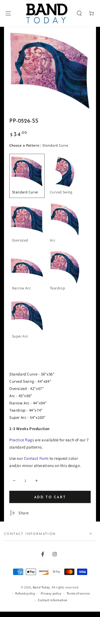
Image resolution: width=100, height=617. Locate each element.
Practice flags (21, 439)
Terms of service (78, 593)
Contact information (52, 600)
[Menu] (8, 13)
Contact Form (36, 458)
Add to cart (50, 497)
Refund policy (25, 593)
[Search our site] (79, 13)
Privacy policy (51, 593)
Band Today (41, 587)
